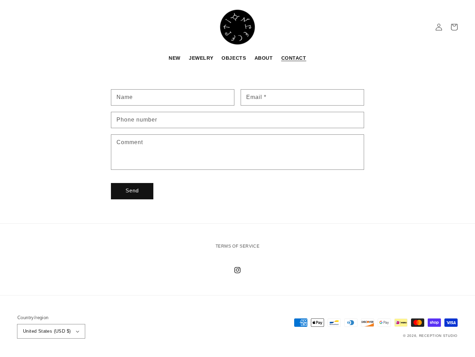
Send (132, 190)
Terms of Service (238, 246)
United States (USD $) (47, 331)
